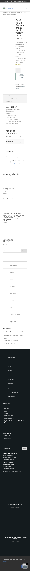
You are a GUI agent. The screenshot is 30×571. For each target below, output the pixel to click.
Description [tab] (8, 96)
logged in (15, 163)
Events (5, 411)
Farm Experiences (9, 418)
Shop (8, 12)
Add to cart (21, 76)
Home (4, 12)
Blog (4, 425)
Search (24, 251)
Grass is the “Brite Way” (9, 343)
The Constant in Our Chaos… (11, 340)
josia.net (5, 561)
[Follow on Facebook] (22, 566)
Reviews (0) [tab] (8, 101)
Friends (5, 338)
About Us (5, 428)
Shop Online (6, 408)
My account (7, 438)
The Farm (5, 413)
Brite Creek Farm (8, 415)
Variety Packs (13, 12)
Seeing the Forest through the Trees (13, 335)
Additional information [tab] (11, 99)
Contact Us (7, 435)
